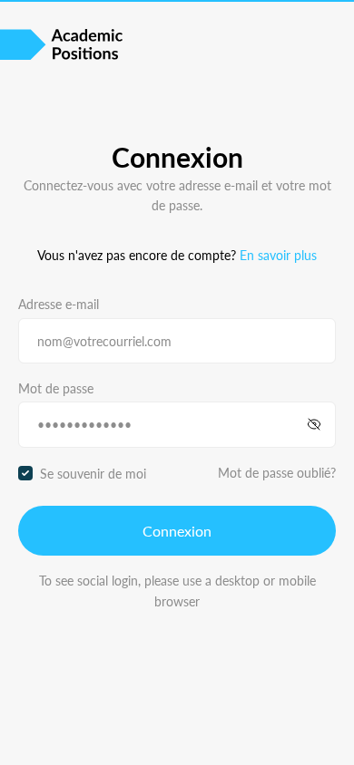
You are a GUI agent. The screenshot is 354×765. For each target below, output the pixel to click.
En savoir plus (278, 255)
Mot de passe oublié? (277, 472)
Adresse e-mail (58, 304)
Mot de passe (55, 388)
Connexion (177, 530)
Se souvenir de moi (93, 473)
